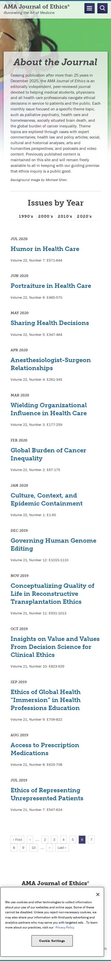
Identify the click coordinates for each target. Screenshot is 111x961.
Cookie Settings (52, 941)
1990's (26, 216)
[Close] (98, 894)
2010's (65, 216)
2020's (84, 216)
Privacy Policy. (65, 927)
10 (34, 847)
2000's (45, 216)
